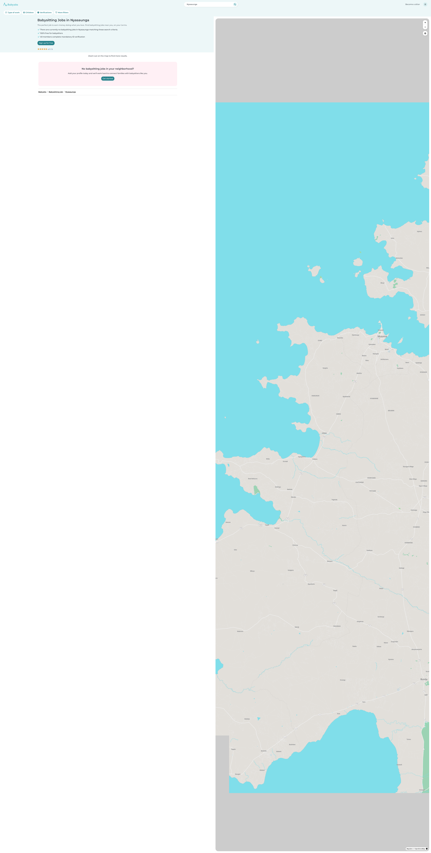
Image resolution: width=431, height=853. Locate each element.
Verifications (45, 12)
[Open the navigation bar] (425, 4)
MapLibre (410, 849)
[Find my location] (425, 33)
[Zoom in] (425, 22)
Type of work (13, 12)
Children (29, 12)
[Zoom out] (425, 27)
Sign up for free (46, 43)
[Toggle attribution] (426, 848)
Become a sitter (412, 4)
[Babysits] (11, 4)
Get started (108, 78)
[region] (322, 434)
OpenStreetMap (420, 849)
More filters (62, 12)
